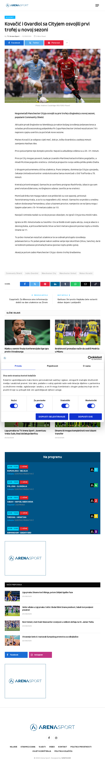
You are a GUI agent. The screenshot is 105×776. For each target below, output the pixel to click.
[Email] (7, 148)
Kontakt (62, 747)
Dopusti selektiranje (52, 417)
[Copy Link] (7, 162)
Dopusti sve (85, 417)
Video (52, 747)
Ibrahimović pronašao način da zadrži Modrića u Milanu (77, 350)
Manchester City (49, 273)
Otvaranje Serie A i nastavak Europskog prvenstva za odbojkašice (50, 637)
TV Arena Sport (13, 36)
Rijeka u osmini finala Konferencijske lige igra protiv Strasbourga (27, 350)
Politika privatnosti (81, 747)
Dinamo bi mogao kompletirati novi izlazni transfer (75, 432)
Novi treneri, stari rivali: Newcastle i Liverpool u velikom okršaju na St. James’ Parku (58, 622)
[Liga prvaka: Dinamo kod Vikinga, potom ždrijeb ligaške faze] (12, 596)
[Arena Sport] (17, 5)
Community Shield (14, 273)
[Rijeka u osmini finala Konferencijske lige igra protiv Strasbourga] (27, 332)
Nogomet (10, 17)
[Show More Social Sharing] (67, 42)
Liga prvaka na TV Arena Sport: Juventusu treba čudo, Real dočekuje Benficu (25, 432)
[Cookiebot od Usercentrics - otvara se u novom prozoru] (90, 358)
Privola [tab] (18, 366)
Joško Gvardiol (31, 273)
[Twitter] (7, 127)
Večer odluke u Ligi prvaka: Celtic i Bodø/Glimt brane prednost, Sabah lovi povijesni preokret (57, 608)
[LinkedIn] (7, 134)
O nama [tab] (87, 366)
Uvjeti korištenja (42, 751)
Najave (13, 747)
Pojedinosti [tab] (52, 366)
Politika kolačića (63, 751)
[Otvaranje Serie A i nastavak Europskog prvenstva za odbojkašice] (12, 640)
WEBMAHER (66, 758)
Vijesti (42, 747)
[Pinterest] (7, 141)
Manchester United (68, 273)
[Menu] (97, 5)
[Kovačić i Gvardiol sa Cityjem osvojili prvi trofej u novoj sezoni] (52, 76)
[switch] (39, 406)
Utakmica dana (28, 747)
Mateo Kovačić (86, 273)
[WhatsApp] (7, 155)
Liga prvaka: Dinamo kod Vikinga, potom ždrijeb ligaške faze (47, 592)
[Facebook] (7, 120)
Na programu (52, 457)
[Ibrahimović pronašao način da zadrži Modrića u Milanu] (77, 332)
